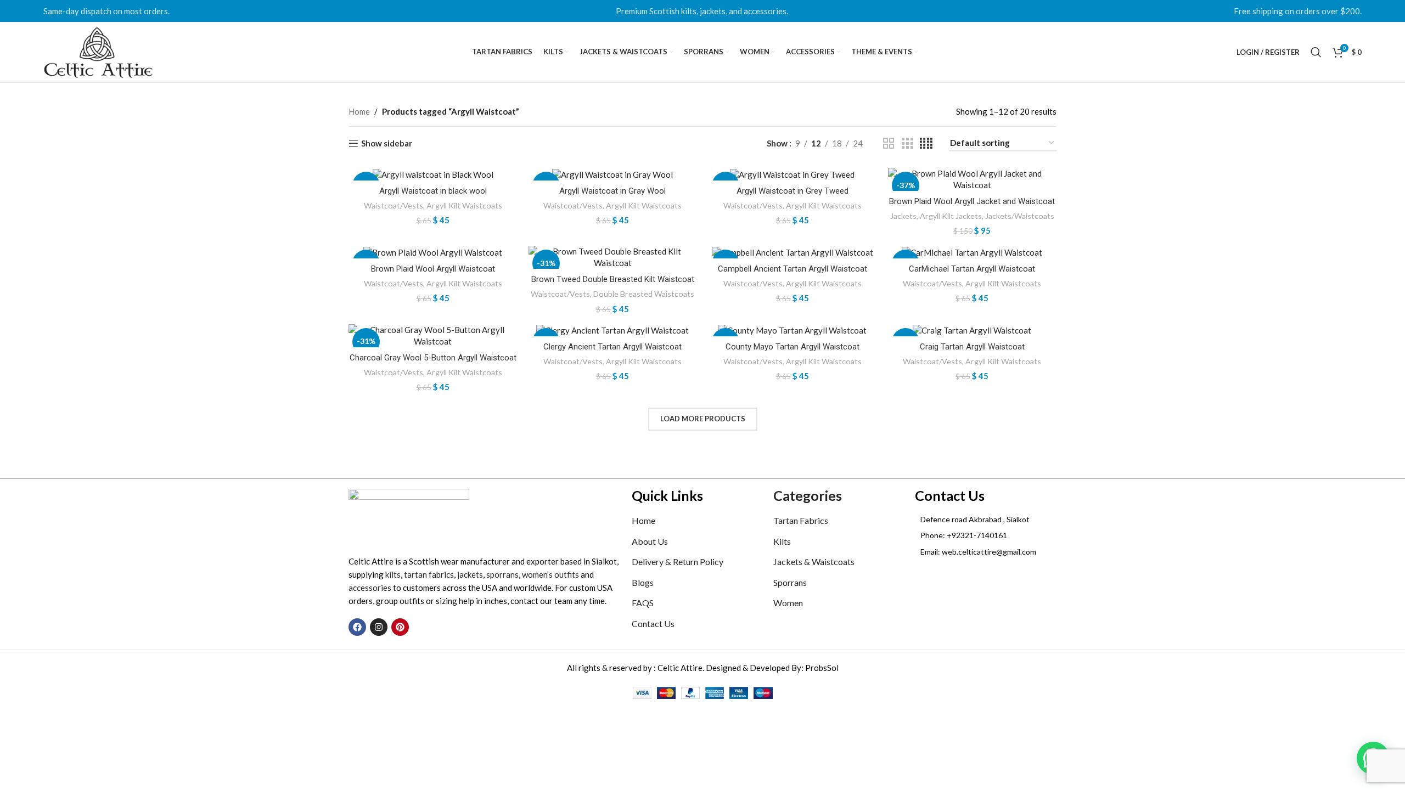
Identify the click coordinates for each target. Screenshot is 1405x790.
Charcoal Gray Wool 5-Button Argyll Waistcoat (433, 358)
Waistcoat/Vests (393, 205)
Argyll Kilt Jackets (951, 216)
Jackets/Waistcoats (1019, 216)
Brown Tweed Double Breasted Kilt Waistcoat (612, 279)
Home (359, 111)
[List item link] (985, 535)
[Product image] (433, 174)
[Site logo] (98, 51)
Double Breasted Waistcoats (643, 293)
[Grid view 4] (926, 143)
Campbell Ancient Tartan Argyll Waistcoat (792, 269)
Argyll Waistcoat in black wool (433, 191)
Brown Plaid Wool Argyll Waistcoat (433, 269)
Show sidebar (386, 143)
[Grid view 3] (907, 143)
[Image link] (409, 515)
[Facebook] (357, 627)
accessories (370, 587)
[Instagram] (378, 627)
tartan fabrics (429, 574)
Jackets (903, 216)
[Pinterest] (400, 627)
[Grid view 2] (888, 143)
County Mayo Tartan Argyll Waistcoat (792, 347)
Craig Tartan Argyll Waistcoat (972, 347)
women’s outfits (550, 574)
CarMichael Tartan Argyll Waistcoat (972, 269)
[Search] (1316, 52)
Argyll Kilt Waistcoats (464, 205)
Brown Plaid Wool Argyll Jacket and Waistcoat (972, 201)
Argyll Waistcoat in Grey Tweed (792, 191)
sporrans (502, 574)
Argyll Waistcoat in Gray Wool (612, 191)
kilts (393, 574)
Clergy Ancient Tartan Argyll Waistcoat (612, 347)
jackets (470, 574)
